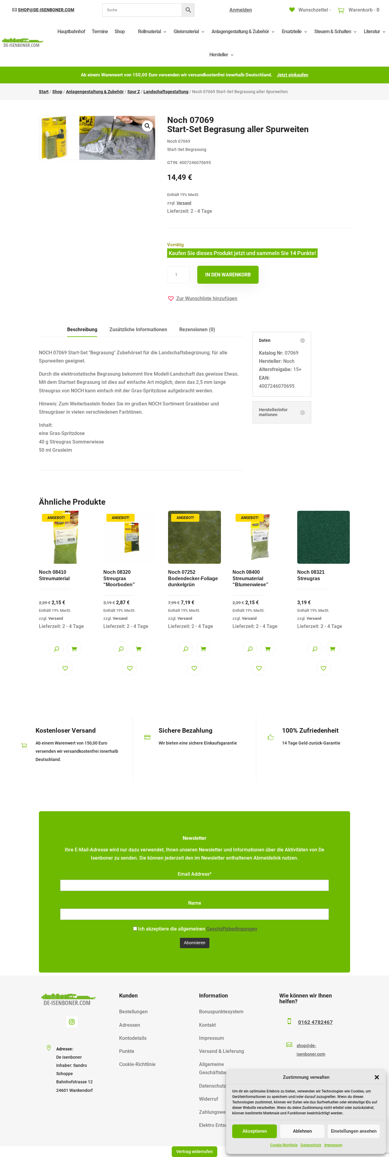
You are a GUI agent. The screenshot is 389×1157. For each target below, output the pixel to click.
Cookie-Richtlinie (284, 1145)
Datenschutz (311, 1145)
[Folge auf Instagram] (71, 1021)
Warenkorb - (363, 10)
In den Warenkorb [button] (74, 648)
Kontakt (207, 1025)
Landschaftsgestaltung (165, 91)
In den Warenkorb (228, 275)
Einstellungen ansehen (354, 1131)
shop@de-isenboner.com (46, 9)
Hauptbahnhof (71, 31)
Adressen (129, 1025)
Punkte (126, 1051)
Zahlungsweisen (217, 1112)
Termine (100, 31)
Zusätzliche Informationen (138, 329)
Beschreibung (82, 329)
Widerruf (208, 1099)
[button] (377, 1077)
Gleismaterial (186, 31)
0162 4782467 (315, 1022)
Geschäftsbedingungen (231, 929)
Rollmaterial (149, 31)
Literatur (372, 31)
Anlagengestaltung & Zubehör (240, 31)
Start (44, 91)
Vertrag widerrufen (194, 1151)
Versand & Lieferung (221, 1051)
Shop (120, 31)
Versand (184, 203)
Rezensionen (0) (197, 329)
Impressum (333, 1145)
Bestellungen (133, 1012)
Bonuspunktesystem (221, 1012)
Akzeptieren (255, 1131)
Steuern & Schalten (332, 31)
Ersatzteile (291, 31)
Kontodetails (132, 1038)
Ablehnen (302, 1131)
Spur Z (133, 91)
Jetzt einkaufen (292, 75)
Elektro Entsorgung (219, 1125)
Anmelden (240, 10)
